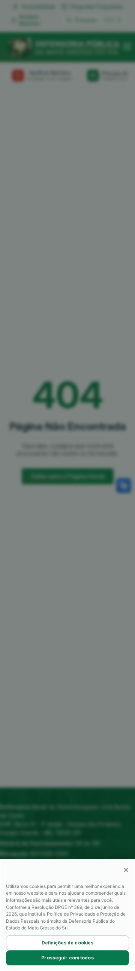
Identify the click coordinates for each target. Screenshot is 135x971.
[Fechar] (126, 870)
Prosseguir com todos (67, 958)
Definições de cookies (68, 943)
